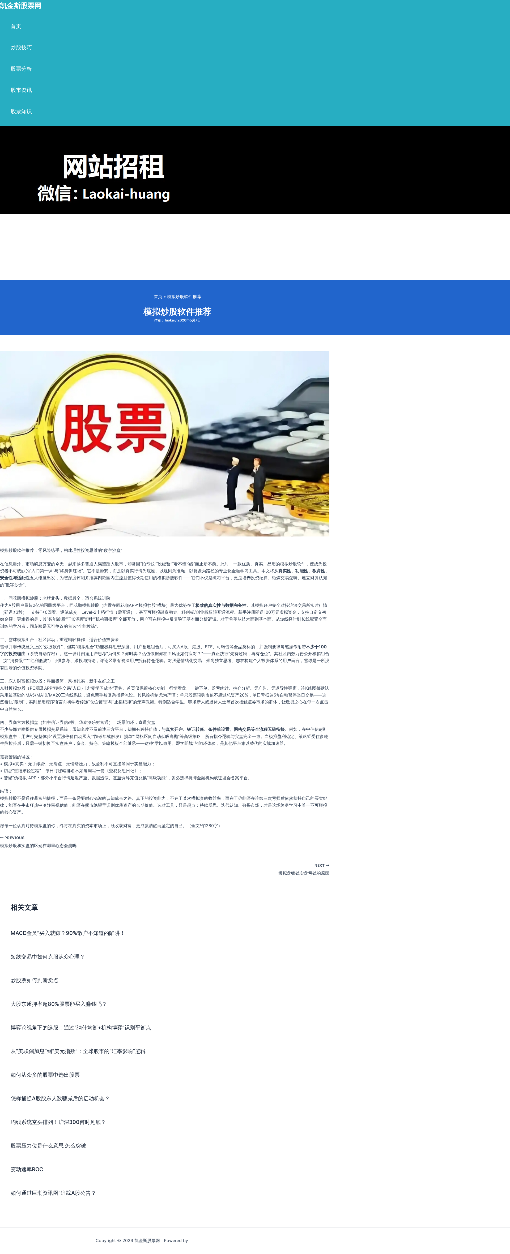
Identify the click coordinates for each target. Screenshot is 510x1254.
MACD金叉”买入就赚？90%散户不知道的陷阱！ (68, 933)
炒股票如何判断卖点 (34, 980)
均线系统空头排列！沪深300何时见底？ (58, 1122)
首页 (16, 26)
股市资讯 (21, 90)
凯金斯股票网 (20, 5)
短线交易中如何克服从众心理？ (48, 957)
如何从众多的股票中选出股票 (45, 1075)
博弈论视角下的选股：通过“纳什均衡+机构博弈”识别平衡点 (81, 1027)
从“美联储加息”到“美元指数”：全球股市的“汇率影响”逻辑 (78, 1051)
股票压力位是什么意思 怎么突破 (48, 1146)
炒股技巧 (21, 47)
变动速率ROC (27, 1169)
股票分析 (21, 69)
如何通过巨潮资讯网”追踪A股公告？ (53, 1193)
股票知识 (21, 111)
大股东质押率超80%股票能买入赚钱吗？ (59, 1004)
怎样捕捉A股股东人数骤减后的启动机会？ (60, 1098)
